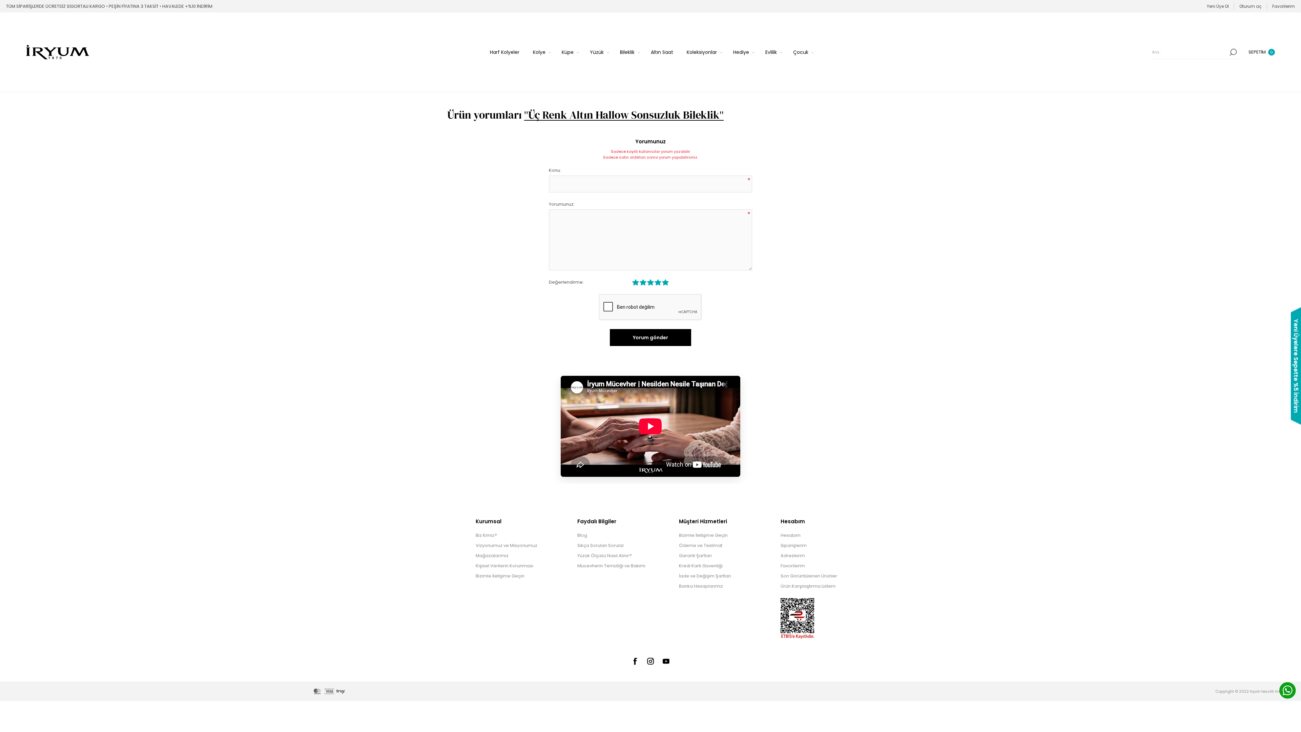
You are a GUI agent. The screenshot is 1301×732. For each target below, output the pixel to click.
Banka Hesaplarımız (701, 586)
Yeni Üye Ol (1218, 6)
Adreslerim (793, 555)
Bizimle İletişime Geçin (500, 576)
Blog (582, 535)
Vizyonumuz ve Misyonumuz (506, 545)
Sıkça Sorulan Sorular (600, 545)
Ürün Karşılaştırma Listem (808, 586)
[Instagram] (650, 661)
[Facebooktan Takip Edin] (635, 661)
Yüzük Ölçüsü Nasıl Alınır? (604, 555)
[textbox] (1189, 52)
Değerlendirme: (566, 282)
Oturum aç (1250, 6)
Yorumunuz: (562, 204)
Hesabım (791, 535)
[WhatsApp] (1287, 691)
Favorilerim (793, 566)
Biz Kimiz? (486, 535)
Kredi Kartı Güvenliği (701, 566)
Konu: (555, 170)
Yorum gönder (650, 337)
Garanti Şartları (695, 555)
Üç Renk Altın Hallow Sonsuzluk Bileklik (624, 115)
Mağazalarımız (492, 555)
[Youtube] (666, 661)
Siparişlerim (794, 545)
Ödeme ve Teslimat (700, 545)
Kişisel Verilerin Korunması (504, 566)
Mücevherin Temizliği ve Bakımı (611, 566)
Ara (1233, 52)
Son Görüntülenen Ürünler (809, 576)
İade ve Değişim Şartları (705, 576)
